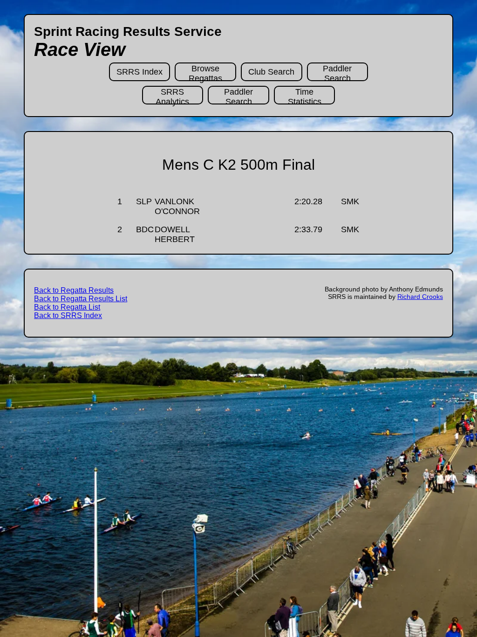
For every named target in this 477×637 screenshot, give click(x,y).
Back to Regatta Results (74, 290)
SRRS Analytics (172, 95)
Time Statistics (304, 95)
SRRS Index (139, 71)
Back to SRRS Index (68, 315)
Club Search (271, 71)
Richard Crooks (420, 296)
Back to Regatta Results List (80, 299)
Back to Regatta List (67, 307)
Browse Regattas (205, 72)
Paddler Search (337, 72)
